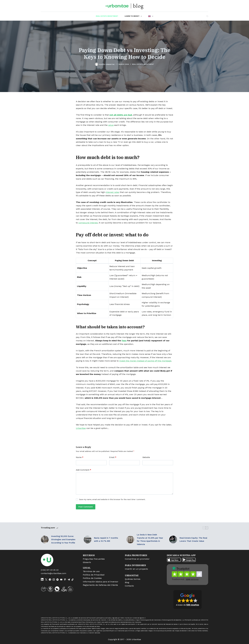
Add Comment (83, 470)
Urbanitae (81, 428)
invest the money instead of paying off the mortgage (145, 361)
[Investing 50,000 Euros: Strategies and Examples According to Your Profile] (45, 539)
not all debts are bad (120, 115)
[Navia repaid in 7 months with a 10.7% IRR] (87, 539)
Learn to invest (132, 16)
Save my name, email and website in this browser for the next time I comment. (112, 499)
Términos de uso (91, 571)
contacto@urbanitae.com (53, 573)
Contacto (129, 586)
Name (79, 457)
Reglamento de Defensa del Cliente (100, 585)
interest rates (112, 192)
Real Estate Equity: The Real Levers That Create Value (193, 539)
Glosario (87, 562)
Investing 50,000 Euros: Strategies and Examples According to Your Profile (63, 539)
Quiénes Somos (132, 579)
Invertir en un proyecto (136, 569)
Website (146, 457)
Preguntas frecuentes (94, 559)
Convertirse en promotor (137, 559)
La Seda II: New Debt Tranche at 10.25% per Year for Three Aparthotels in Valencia (150, 539)
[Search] (207, 16)
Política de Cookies (92, 578)
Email (112, 457)
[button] (187, 599)
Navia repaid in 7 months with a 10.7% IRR (106, 539)
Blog (127, 582)
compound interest (88, 222)
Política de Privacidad (93, 575)
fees (124, 340)
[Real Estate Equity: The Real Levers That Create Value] (173, 539)
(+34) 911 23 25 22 (49, 570)
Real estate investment (107, 16)
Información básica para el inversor (100, 581)
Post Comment (85, 507)
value (111, 125)
